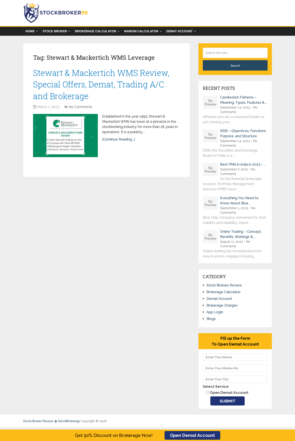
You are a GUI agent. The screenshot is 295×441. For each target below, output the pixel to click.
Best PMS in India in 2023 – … (242, 164)
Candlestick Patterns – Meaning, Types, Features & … (243, 100)
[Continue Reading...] (118, 139)
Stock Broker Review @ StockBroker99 (51, 421)
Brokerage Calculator (95, 31)
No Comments (80, 107)
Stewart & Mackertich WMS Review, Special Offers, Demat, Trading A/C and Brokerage (101, 84)
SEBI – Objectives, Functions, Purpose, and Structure (243, 133)
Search (235, 65)
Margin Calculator (141, 31)
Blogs (211, 319)
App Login (214, 312)
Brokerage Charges (222, 305)
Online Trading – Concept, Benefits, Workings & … (241, 234)
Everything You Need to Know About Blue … (239, 200)
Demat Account (179, 31)
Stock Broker (55, 31)
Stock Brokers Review (224, 285)
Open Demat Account (192, 435)
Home (30, 31)
